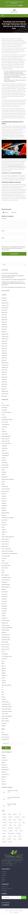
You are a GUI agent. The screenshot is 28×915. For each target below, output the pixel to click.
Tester (20, 836)
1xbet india (4, 445)
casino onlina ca (5, 541)
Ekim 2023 (4, 329)
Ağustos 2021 (5, 391)
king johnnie (4, 582)
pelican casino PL (6, 649)
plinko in (3, 666)
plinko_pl (4, 670)
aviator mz (4, 498)
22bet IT (4, 474)
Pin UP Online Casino (7, 656)
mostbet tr (4, 632)
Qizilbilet (4, 673)
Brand (3, 527)
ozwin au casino (5, 646)
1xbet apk (4, 431)
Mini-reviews (5, 596)
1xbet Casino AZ (6, 438)
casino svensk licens (6, 548)
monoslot (4, 613)
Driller (3, 762)
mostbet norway (5, 625)
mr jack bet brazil (5, 637)
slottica (3, 697)
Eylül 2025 (4, 300)
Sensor (4, 833)
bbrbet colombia (5, 512)
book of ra (4, 522)
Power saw (17, 828)
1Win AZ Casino (5, 405)
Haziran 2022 (5, 367)
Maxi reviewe (5, 591)
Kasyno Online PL (6, 579)
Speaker (3, 776)
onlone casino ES (6, 644)
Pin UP (3, 651)
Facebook (6, 212)
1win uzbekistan (5, 424)
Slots (3, 692)
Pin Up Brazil (5, 654)
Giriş (3, 732)
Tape (15, 836)
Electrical (4, 765)
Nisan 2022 (4, 372)
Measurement (5, 769)
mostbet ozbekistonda (7, 627)
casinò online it (5, 546)
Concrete (10, 817)
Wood (10, 841)
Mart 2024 (4, 317)
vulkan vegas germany (7, 716)
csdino (3, 560)
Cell (20, 814)
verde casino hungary (7, 706)
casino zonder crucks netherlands (9, 553)
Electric (20, 819)
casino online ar (5, 544)
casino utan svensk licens (7, 551)
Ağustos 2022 (5, 362)
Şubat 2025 (4, 312)
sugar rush (4, 699)
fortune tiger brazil (6, 565)
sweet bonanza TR (6, 704)
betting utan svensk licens (8, 517)
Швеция (3, 725)
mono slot (4, 603)
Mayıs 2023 (4, 341)
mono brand (4, 601)
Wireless (4, 841)
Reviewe (4, 680)
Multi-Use (5, 825)
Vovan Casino (5, 713)
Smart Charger (11, 833)
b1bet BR (4, 503)
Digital (9, 819)
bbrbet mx (4, 515)
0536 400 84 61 (9, 865)
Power (4, 828)
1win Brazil (4, 410)
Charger (3, 757)
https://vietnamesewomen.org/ (15, 166)
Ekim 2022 (4, 358)
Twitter (14, 212)
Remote (3, 772)
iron (15, 822)
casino (3, 534)
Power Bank (10, 828)
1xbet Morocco (5, 455)
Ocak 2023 (4, 350)
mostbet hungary (6, 620)
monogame (4, 610)
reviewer (4, 682)
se (2, 687)
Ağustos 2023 (5, 334)
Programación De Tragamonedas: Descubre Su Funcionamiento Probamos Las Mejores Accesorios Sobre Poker (13, 283)
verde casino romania (7, 711)
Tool (3, 779)
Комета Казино (5, 718)
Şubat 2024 (4, 319)
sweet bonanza (5, 701)
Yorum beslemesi (5, 737)
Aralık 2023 (4, 324)
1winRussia (4, 426)
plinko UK (4, 668)
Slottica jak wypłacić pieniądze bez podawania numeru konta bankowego (13, 276)
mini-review (4, 594)
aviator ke (4, 496)
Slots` (3, 694)
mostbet (4, 615)
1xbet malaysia (5, 453)
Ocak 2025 (4, 314)
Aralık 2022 (4, 353)
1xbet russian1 (5, 467)
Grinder (10, 822)
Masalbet (4, 589)
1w (2, 402)
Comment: (4, 218)
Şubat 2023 (4, 348)
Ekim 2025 (4, 298)
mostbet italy (5, 622)
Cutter (23, 817)
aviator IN (4, 493)
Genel (3, 572)
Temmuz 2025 (5, 305)
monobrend (4, 608)
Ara (6, 748)
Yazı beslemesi (5, 734)
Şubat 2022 (4, 377)
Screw (21, 830)
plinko (3, 663)
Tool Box (9, 839)
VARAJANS (16, 912)
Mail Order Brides (6, 584)
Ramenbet (4, 675)
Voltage (3, 784)
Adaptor (4, 814)
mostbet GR (4, 618)
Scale (16, 830)
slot (2, 689)
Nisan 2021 (4, 396)
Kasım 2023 (4, 326)
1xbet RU (4, 460)
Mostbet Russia (5, 630)
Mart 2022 (4, 374)
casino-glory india (6, 555)
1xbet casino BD (5, 441)
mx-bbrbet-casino (6, 639)
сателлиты (4, 723)
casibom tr (4, 529)
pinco (3, 661)
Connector (4, 760)
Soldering (18, 833)
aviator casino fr (5, 491)
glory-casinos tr (5, 575)
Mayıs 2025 (4, 310)
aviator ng (4, 501)
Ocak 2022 (4, 379)
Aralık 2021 (4, 381)
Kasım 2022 (4, 355)
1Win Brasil (4, 407)
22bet (3, 469)
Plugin (19, 825)
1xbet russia (4, 462)
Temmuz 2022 (5, 365)
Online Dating (5, 642)
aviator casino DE (6, 489)
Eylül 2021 (4, 389)
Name (3, 230)
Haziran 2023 (5, 338)
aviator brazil (5, 486)
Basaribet (4, 510)
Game (3, 570)
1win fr (3, 414)
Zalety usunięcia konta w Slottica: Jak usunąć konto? (14, 279)
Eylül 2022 (4, 360)
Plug (15, 825)
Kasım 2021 (4, 384)
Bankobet (4, 508)
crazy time (4, 558)
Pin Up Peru (4, 658)
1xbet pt (4, 457)
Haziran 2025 (5, 307)
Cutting (4, 819)
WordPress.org (5, 739)
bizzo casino (4, 520)
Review (3, 677)
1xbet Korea (4, 448)
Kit (19, 822)
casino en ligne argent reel (8, 536)
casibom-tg (4, 532)
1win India (4, 417)
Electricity (4, 767)
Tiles (4, 839)
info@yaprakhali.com (8, 863)
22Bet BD (4, 472)
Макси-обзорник (5, 720)
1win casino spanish (6, 412)
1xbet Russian (5, 465)
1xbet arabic (4, 434)
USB (3, 781)
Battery (3, 755)
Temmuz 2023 (5, 336)
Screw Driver (5, 774)
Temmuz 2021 (5, 393)
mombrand (4, 599)
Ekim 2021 (4, 386)
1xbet (3, 429)
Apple (9, 814)
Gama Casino (5, 567)
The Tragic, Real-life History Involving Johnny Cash (13, 287)
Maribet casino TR (6, 587)
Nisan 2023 (4, 343)
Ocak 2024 (4, 322)
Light (23, 822)
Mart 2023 (4, 346)
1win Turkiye (5, 422)
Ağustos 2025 (5, 303)
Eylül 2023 (4, 331)
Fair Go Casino (5, 563)
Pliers (10, 825)
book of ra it (4, 524)
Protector (5, 830)
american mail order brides (8, 479)
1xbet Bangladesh (6, 436)
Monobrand (4, 606)
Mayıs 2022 (4, 369)
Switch (10, 836)
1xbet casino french (6, 443)
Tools (14, 839)
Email (3, 237)
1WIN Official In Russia (7, 419)
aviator (3, 484)
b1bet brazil (4, 505)
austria (3, 481)
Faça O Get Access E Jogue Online (10, 273)
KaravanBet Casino (6, 577)
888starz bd (4, 477)
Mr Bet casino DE (6, 634)
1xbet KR (4, 450)
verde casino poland (6, 709)
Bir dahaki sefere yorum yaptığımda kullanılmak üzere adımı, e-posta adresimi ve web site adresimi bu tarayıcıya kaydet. (14, 248)
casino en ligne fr (5, 539)
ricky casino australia (6, 685)
